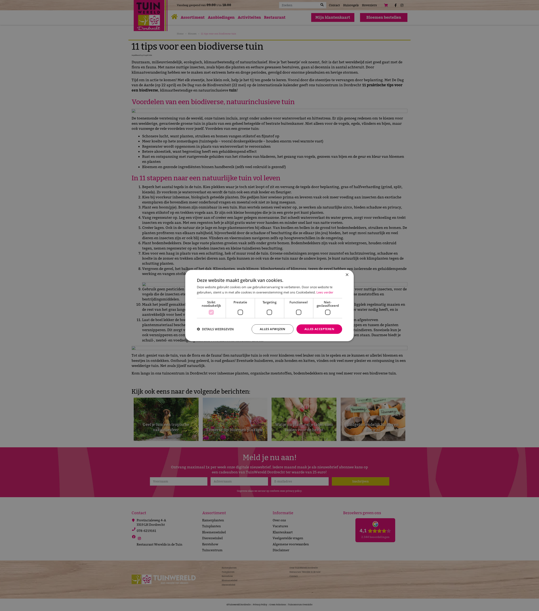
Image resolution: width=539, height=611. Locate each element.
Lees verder (324, 292)
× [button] (346, 274)
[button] (215, 329)
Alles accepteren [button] (319, 329)
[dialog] (269, 305)
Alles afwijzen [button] (272, 329)
